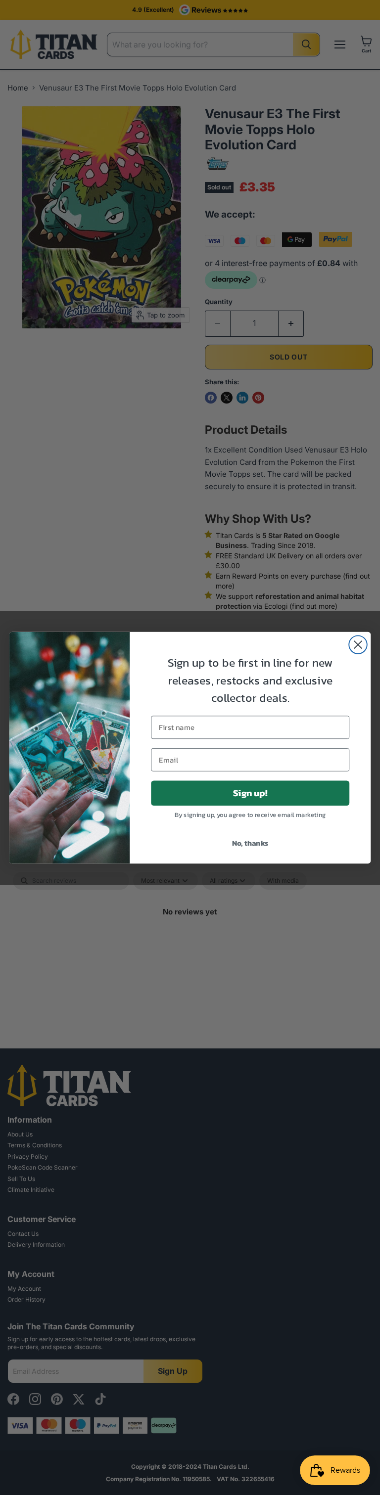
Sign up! (250, 793)
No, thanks (250, 842)
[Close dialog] (358, 644)
